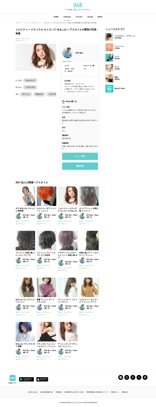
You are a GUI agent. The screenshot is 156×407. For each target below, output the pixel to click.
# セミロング (30, 80)
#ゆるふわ (39, 94)
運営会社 (125, 392)
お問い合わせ (33, 392)
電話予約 (80, 166)
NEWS (100, 17)
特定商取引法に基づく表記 (74, 392)
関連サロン (115, 392)
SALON (90, 17)
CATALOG (67, 17)
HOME (56, 17)
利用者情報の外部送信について (97, 392)
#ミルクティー (54, 94)
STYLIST (79, 17)
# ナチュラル (30, 87)
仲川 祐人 (79, 53)
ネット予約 (80, 156)
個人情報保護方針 (46, 392)
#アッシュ (26, 94)
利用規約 (59, 392)
